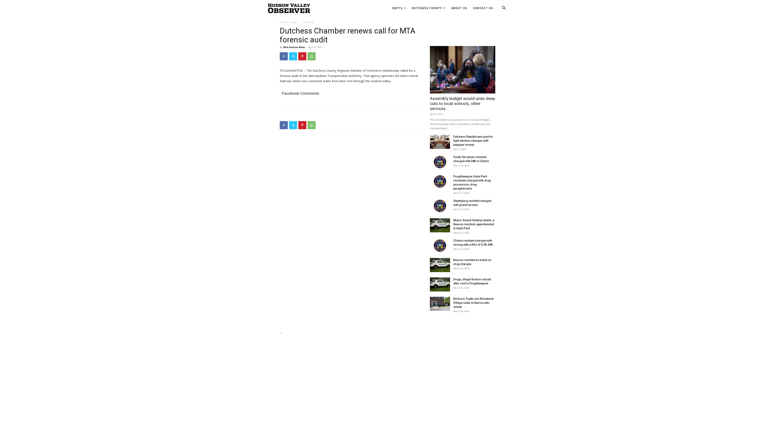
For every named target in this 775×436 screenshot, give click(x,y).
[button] (504, 8)
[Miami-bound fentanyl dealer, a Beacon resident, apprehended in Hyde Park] (440, 225)
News (294, 22)
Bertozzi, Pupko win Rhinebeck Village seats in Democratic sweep (473, 302)
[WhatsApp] (312, 56)
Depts (397, 8)
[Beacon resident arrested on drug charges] (440, 265)
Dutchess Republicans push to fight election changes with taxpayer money (473, 140)
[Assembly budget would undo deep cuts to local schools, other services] (462, 69)
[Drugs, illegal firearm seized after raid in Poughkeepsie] (440, 284)
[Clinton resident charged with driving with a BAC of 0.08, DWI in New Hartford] (440, 246)
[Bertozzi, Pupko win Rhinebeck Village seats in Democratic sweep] (440, 304)
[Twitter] (293, 56)
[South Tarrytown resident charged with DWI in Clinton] (440, 162)
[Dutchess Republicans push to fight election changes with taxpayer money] (440, 142)
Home (283, 22)
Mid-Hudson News (294, 47)
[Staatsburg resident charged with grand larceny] (440, 206)
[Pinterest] (302, 56)
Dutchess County (427, 8)
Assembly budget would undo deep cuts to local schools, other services (462, 103)
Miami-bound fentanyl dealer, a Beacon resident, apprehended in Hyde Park (473, 224)
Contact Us (483, 8)
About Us (459, 8)
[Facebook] (284, 56)
